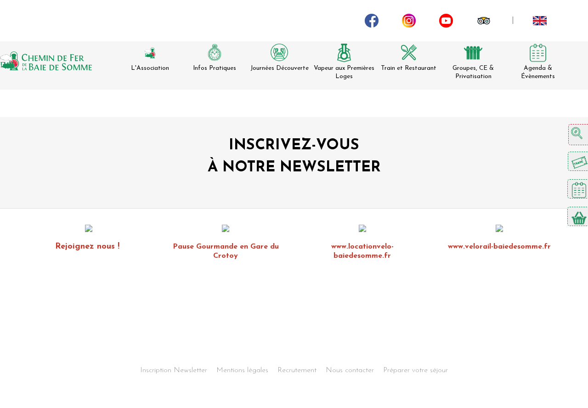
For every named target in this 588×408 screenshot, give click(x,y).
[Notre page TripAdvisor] (484, 20)
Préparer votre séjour (415, 370)
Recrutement (297, 370)
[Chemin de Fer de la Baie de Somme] (46, 60)
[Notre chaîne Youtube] (446, 20)
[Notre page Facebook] (372, 20)
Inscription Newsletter (173, 370)
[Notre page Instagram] (409, 20)
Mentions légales (242, 370)
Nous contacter (350, 370)
